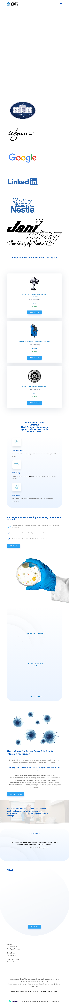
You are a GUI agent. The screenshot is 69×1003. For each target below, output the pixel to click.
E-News (49, 881)
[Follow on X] (34, 970)
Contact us (14, 545)
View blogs (34, 926)
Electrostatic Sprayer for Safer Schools (23, 911)
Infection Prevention (29, 900)
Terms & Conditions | (33, 991)
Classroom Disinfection (26, 881)
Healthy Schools (20, 917)
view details (34, 357)
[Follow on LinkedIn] (30, 970)
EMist (13, 991)
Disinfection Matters (40, 881)
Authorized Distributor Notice (49, 991)
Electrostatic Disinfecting (45, 897)
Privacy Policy (20, 991)
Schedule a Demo (16, 794)
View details (34, 312)
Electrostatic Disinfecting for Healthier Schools (26, 877)
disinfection (31, 476)
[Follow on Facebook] (38, 970)
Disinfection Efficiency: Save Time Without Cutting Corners (31, 894)
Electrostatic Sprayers (16, 900)
